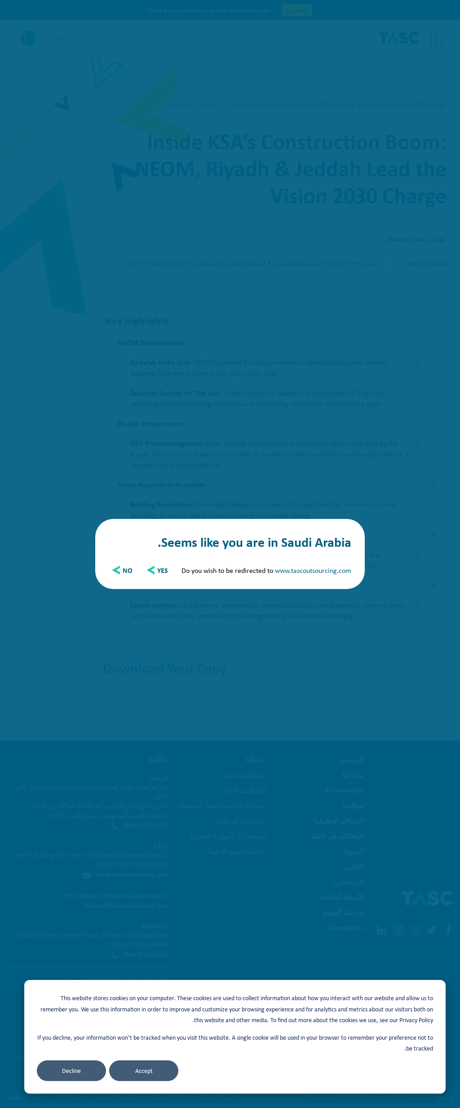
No (128, 570)
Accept (144, 1070)
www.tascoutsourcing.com (313, 570)
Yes (162, 570)
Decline (71, 1070)
